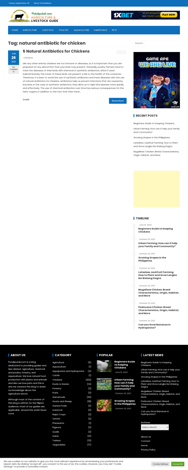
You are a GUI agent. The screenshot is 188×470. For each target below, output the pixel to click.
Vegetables (58, 444)
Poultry (64, 30)
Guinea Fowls (59, 405)
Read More (118, 100)
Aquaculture (81, 30)
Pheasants (58, 423)
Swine (55, 436)
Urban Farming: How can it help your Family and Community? (157, 245)
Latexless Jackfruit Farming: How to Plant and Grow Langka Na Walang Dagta (157, 275)
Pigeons (56, 427)
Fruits (55, 392)
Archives (145, 422)
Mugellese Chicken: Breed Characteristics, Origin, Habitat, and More (158, 293)
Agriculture (30, 30)
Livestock (48, 30)
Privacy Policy (148, 449)
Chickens (28, 57)
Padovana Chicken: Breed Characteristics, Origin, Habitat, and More (158, 310)
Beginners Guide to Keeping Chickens (154, 123)
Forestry (56, 388)
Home (15, 30)
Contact (145, 441)
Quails (55, 431)
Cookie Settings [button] (160, 464)
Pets (114, 30)
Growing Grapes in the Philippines (152, 137)
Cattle (56, 375)
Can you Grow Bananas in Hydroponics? (154, 326)
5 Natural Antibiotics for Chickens (56, 51)
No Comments (13, 69)
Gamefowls (100, 30)
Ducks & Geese (60, 384)
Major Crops (59, 414)
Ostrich (56, 418)
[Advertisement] (157, 189)
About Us (146, 436)
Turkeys (56, 440)
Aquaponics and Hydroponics (68, 371)
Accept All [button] (178, 464)
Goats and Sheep (62, 401)
